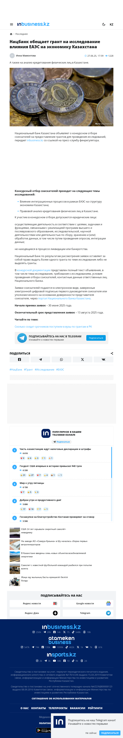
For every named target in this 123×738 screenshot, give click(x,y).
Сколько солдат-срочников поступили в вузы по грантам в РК (53, 326)
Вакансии (77, 708)
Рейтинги (95, 708)
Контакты (38, 708)
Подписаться (110, 732)
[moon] (104, 24)
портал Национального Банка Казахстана (64, 298)
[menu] (11, 24)
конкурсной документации (33, 270)
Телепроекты (58, 708)
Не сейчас (91, 732)
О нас (24, 708)
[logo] (57, 24)
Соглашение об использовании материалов (61, 698)
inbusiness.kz (35, 140)
